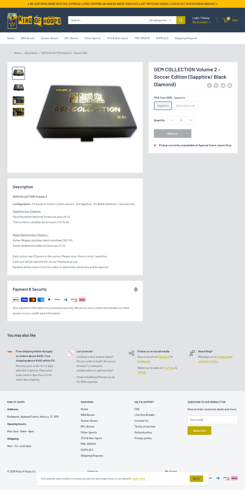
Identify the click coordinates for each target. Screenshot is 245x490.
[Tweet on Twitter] (222, 85)
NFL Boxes (71, 38)
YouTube (169, 367)
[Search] (180, 20)
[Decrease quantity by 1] (171, 120)
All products (31, 52)
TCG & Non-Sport (117, 38)
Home (11, 38)
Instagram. (144, 361)
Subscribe (199, 430)
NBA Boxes (28, 38)
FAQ (137, 409)
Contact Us (141, 420)
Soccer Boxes (49, 38)
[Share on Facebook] (209, 85)
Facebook (164, 356)
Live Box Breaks (145, 414)
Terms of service (145, 426)
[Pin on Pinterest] (216, 85)
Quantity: (160, 120)
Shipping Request (186, 38)
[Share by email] (229, 85)
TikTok (141, 372)
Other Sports (92, 38)
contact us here (208, 361)
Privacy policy (143, 438)
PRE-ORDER (142, 38)
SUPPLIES (162, 38)
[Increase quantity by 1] (190, 120)
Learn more (138, 478)
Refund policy (143, 432)
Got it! (196, 478)
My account (200, 22)
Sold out (172, 133)
